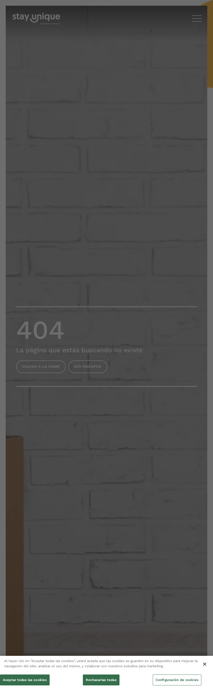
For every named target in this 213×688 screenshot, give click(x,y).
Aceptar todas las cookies (25, 680)
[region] (106, 672)
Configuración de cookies (177, 680)
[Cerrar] (204, 664)
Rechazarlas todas (101, 680)
